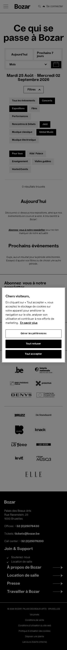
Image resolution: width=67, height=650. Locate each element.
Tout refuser (33, 344)
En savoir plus (28, 323)
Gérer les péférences (34, 334)
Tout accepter (33, 354)
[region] (33, 325)
